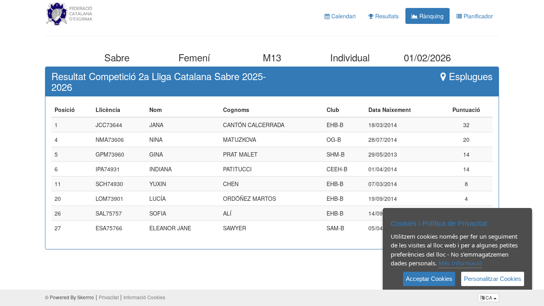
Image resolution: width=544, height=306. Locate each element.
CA (488, 297)
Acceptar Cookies (429, 278)
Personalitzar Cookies (492, 278)
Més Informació (460, 263)
